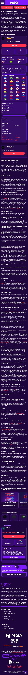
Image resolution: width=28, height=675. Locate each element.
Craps (12, 423)
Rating (16, 140)
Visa (15, 389)
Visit (14, 153)
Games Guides (7, 616)
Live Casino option (6, 429)
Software (6, 618)
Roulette (20, 423)
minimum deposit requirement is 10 (12, 311)
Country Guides (7, 611)
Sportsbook (17, 137)
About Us (6, 630)
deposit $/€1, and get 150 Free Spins (15, 208)
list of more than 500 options (15, 402)
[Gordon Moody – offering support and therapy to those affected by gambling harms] (8, 646)
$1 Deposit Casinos (7, 7)
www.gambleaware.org (17, 652)
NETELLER (24, 302)
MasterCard (10, 303)
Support (16, 139)
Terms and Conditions (8, 628)
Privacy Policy (7, 626)
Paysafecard (6, 390)
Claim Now (14, 45)
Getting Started (5, 137)
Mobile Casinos (7, 614)
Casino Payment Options (9, 613)
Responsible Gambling (9, 619)
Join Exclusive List (14, 575)
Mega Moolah (20, 413)
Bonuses (4, 136)
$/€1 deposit (4, 198)
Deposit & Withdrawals (7, 139)
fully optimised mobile (7, 444)
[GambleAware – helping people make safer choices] (18, 646)
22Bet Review (14, 557)
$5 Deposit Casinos (20, 7)
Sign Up (14, 536)
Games (16, 135)
